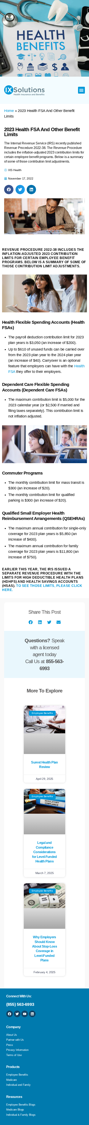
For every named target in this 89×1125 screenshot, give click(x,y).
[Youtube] (24, 1014)
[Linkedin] (32, 1014)
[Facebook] (9, 1014)
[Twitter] (17, 1014)
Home (9, 111)
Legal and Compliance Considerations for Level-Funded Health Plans (44, 852)
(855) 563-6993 (20, 1004)
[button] (81, 90)
